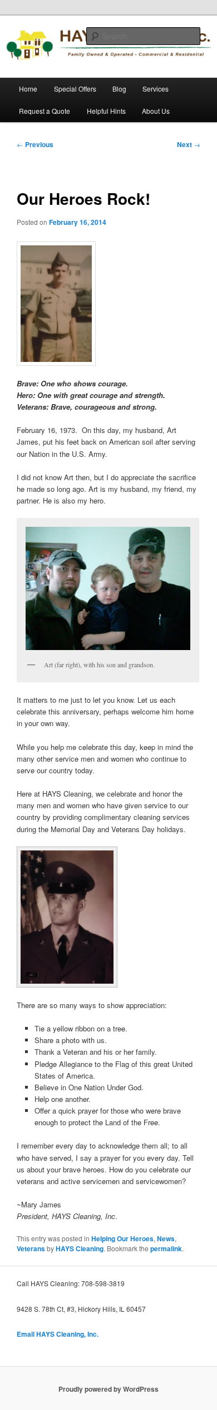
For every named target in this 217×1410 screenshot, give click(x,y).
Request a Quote (44, 110)
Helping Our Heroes (122, 1238)
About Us (156, 110)
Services (155, 88)
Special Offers (75, 88)
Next (188, 144)
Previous (35, 144)
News (166, 1238)
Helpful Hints (106, 110)
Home (28, 88)
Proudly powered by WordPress (108, 1389)
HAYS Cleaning (79, 1248)
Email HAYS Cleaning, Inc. (57, 1334)
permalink (166, 1248)
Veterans (31, 1248)
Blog (119, 88)
